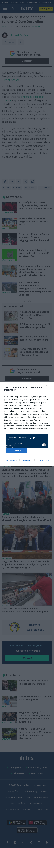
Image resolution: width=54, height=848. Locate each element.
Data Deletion (11, 460)
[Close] (48, 387)
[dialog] (27, 424)
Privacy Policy (43, 460)
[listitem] (26, 438)
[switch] (44, 444)
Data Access (27, 460)
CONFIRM (16, 450)
